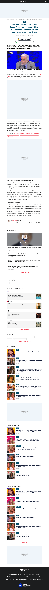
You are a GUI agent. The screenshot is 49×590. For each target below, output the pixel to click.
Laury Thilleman (15, 339)
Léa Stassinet (14, 220)
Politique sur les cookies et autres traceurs (16, 576)
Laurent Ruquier (16, 337)
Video (16, 19)
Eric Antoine (10, 339)
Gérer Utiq (32, 579)
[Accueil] (23, 1)
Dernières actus (12, 19)
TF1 (10, 291)
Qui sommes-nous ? (27, 574)
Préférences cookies (39, 579)
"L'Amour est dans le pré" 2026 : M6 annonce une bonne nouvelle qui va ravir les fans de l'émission (29, 361)
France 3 (11, 310)
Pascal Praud (24, 243)
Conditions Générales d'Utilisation (16, 574)
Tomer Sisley (10, 337)
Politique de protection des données (33, 576)
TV (8, 283)
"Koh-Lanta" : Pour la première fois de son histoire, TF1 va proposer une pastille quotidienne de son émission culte (28, 378)
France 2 (11, 301)
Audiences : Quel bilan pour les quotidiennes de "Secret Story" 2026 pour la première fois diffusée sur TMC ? (28, 448)
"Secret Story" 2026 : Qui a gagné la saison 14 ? (25, 456)
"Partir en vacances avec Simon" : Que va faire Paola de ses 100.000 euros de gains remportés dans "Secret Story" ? (28, 440)
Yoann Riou (37, 337)
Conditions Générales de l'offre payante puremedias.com (17, 579)
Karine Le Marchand (31, 337)
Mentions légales (35, 574)
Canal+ (11, 320)
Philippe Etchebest (23, 339)
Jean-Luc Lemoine (23, 337)
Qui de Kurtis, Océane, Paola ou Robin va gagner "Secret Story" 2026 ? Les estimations (28, 396)
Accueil (8, 19)
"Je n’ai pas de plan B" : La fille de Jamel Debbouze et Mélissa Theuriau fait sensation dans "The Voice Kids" (28, 352)
